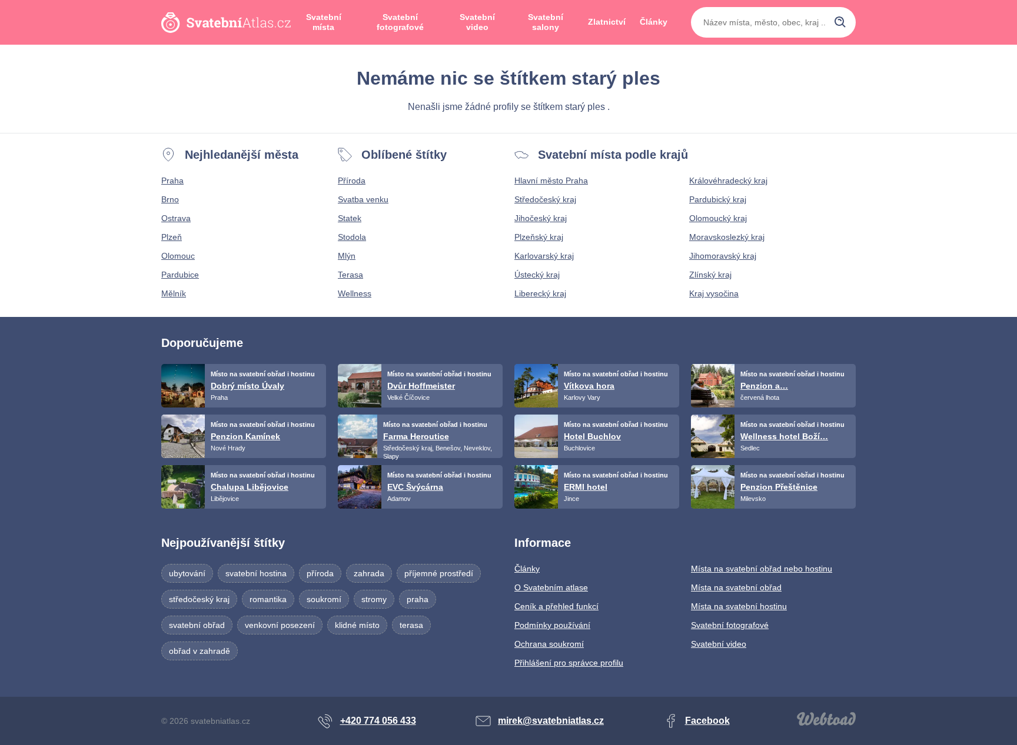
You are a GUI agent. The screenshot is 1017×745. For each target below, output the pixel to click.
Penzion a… (764, 385)
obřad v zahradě (199, 651)
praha (417, 599)
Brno (170, 199)
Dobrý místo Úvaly (247, 385)
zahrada (369, 573)
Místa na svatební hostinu (739, 606)
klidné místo (357, 625)
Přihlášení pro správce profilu (568, 662)
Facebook (707, 721)
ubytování (187, 573)
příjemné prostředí (438, 573)
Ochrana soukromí (549, 644)
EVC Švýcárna (415, 487)
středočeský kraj (199, 599)
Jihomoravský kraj (722, 255)
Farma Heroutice (416, 436)
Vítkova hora (589, 385)
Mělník (173, 293)
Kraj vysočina (714, 293)
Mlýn (346, 255)
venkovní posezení (280, 625)
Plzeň (171, 237)
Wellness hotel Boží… (784, 436)
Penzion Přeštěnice (778, 487)
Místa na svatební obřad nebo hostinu (761, 568)
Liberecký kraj (540, 293)
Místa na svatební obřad (736, 587)
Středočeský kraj (545, 199)
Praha (172, 180)
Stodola (352, 237)
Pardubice (180, 274)
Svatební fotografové (400, 22)
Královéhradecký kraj (728, 180)
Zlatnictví (607, 21)
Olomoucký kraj (718, 218)
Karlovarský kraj (544, 255)
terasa (411, 625)
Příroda (351, 180)
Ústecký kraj (537, 274)
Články (653, 21)
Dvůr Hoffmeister (421, 385)
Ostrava (176, 218)
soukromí (324, 599)
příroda (320, 573)
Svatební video (477, 22)
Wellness (354, 293)
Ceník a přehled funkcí (556, 606)
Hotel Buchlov (592, 436)
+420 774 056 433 (378, 721)
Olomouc (178, 255)
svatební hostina (256, 573)
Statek (349, 218)
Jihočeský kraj (540, 218)
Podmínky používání (552, 625)
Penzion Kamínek (245, 436)
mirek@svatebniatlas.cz (551, 721)
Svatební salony (545, 22)
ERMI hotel (585, 487)
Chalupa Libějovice (249, 487)
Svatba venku (363, 199)
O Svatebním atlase (551, 587)
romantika (268, 599)
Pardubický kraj (717, 199)
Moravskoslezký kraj (727, 237)
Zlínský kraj (710, 274)
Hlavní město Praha (551, 180)
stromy (374, 599)
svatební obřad (197, 625)
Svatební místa (323, 22)
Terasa (350, 274)
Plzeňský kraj (538, 237)
